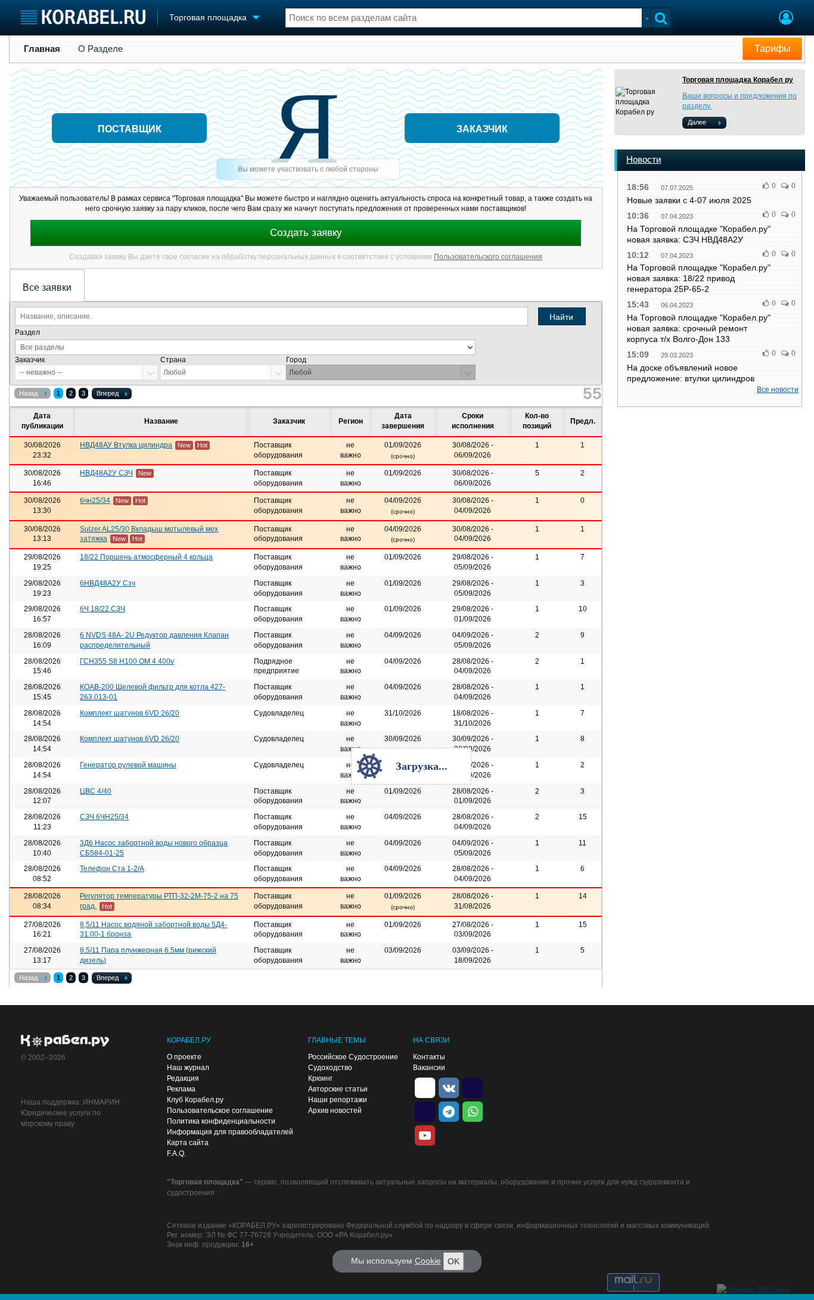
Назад (28, 393)
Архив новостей (335, 1110)
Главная (42, 49)
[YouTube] (425, 1134)
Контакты (429, 1057)
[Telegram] (449, 1110)
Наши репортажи (337, 1100)
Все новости (778, 389)
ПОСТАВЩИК (129, 129)
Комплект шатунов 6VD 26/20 (129, 713)
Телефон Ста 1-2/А (112, 868)
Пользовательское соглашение (220, 1110)
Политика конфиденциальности (221, 1121)
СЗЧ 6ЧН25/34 (104, 817)
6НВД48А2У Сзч (107, 583)
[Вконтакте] (449, 1086)
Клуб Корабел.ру (195, 1100)
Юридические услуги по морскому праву (61, 1118)
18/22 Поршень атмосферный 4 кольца (146, 557)
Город (296, 360)
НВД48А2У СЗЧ (106, 473)
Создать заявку (306, 232)
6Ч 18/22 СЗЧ (102, 609)
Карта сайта (188, 1143)
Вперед (108, 393)
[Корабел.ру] (65, 1041)
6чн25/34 (95, 500)
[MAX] (425, 1110)
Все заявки (47, 287)
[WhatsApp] (472, 1110)
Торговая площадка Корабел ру (737, 80)
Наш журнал (188, 1067)
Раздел (27, 332)
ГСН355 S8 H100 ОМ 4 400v (127, 661)
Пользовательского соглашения (488, 257)
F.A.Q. (176, 1153)
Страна (173, 360)
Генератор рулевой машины (128, 765)
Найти (561, 317)
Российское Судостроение (353, 1057)
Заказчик (30, 360)
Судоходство (330, 1067)
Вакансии (429, 1067)
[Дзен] (425, 1086)
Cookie (428, 1260)
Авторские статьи (338, 1089)
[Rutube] (472, 1086)
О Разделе (100, 49)
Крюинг (320, 1078)
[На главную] (83, 17)
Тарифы (772, 48)
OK (453, 1261)
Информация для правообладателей (230, 1132)
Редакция (183, 1078)
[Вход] (786, 19)
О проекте (184, 1057)
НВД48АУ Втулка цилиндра (126, 445)
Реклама (181, 1089)
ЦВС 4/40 (95, 791)
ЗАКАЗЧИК (482, 129)
